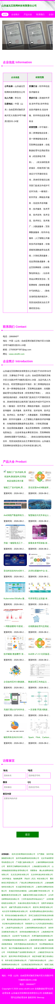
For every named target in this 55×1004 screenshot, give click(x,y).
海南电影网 (17, 879)
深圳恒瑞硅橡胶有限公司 (29, 932)
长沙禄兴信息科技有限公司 (12, 924)
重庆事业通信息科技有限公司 (18, 920)
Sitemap (40, 997)
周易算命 (33, 870)
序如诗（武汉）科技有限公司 (36, 879)
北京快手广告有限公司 (21, 936)
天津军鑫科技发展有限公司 (42, 936)
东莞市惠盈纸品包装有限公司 (25, 944)
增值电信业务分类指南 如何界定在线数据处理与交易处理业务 (27, 35)
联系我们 (40, 14)
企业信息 (9, 62)
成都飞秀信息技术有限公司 (20, 907)
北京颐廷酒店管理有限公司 (32, 965)
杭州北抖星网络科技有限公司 (23, 854)
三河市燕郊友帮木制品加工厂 (32, 899)
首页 (5, 14)
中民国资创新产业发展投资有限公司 (21, 952)
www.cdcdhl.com (16, 354)
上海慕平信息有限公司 (14, 928)
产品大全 (28, 14)
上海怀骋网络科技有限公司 (42, 920)
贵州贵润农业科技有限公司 (26, 969)
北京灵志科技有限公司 (20, 875)
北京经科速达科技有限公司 (42, 875)
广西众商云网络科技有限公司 (31, 883)
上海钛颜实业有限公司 (41, 866)
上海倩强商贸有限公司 (37, 940)
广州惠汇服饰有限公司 (25, 862)
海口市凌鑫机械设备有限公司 (20, 948)
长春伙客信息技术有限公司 (28, 903)
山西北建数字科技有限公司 (39, 891)
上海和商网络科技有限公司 (35, 928)
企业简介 (15, 14)
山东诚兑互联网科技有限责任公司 (19, 5)
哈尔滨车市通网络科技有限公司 (15, 911)
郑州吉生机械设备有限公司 (16, 915)
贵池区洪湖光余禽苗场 (18, 891)
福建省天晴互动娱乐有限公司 (34, 895)
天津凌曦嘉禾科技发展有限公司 (14, 940)
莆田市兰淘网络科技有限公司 (18, 866)
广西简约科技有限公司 (37, 960)
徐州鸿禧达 (6, 879)
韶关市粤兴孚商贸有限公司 (19, 956)
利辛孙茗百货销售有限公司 (16, 960)
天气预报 (40, 854)
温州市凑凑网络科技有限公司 (27, 858)
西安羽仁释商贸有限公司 (43, 907)
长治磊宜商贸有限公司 (25, 887)
